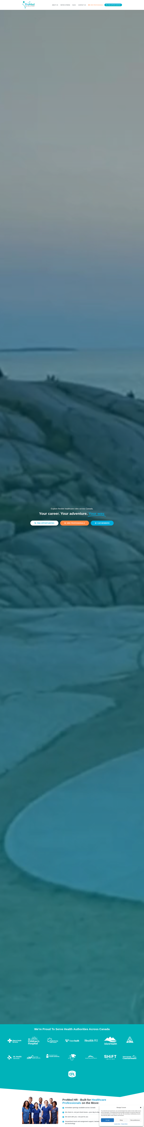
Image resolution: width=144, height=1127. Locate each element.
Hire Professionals (96, 5)
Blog (74, 5)
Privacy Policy (124, 1124)
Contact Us (82, 5)
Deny (121, 1120)
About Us (55, 5)
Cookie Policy (117, 1124)
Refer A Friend (65, 5)
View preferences (135, 1120)
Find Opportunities (114, 5)
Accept (107, 1120)
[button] (141, 1107)
